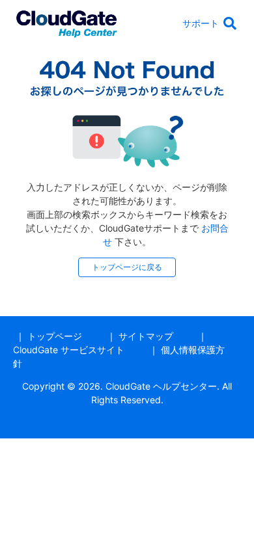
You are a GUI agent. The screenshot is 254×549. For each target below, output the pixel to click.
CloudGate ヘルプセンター (161, 386)
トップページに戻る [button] (127, 267)
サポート (200, 23)
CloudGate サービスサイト (68, 349)
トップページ (54, 335)
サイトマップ (146, 335)
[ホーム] (66, 21)
